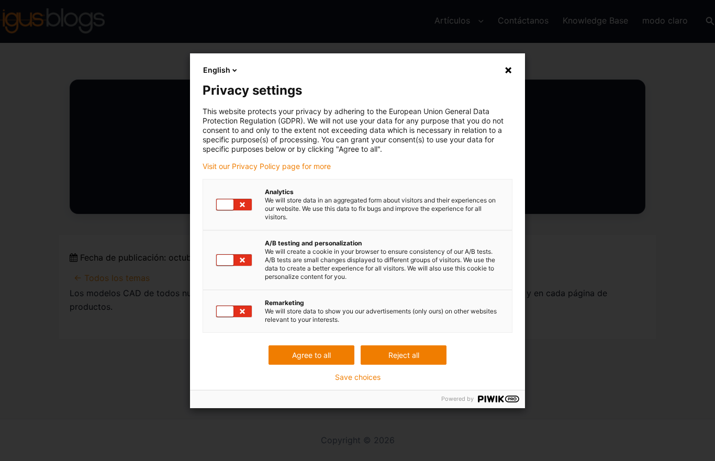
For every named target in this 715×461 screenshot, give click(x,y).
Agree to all (311, 355)
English (216, 69)
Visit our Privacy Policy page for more (267, 166)
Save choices (358, 377)
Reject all (403, 355)
